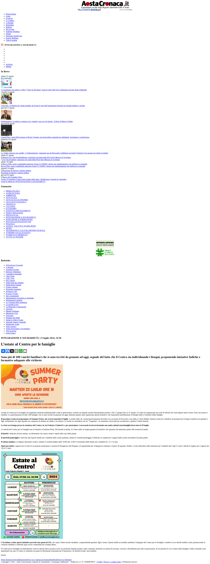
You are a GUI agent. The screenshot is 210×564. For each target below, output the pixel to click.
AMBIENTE (11, 195)
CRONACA (11, 204)
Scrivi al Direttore (65, 560)
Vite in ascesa (11, 331)
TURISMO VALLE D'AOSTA (18, 233)
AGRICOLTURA (13, 193)
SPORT (9, 228)
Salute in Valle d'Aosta (14, 320)
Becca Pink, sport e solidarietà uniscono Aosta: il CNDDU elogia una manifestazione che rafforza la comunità (43, 166)
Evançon (9, 18)
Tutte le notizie (11, 40)
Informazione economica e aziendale (20, 298)
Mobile (8, 67)
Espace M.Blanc (12, 38)
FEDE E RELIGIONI (14, 213)
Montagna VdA (12, 313)
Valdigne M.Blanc (13, 32)
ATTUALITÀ (11, 198)
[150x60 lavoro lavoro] (105, 247)
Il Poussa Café (11, 291)
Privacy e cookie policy (113, 562)
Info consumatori (12, 296)
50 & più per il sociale (14, 265)
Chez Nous (10, 276)
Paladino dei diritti (13, 318)
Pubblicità (54, 560)
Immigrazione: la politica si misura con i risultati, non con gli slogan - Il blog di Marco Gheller (37, 121)
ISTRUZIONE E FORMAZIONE (19, 219)
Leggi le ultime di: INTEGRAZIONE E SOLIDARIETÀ (23, 181)
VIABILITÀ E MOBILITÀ (17, 235)
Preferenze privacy (130, 562)
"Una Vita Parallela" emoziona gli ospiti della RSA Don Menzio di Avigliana (30, 160)
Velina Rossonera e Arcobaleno (18, 329)
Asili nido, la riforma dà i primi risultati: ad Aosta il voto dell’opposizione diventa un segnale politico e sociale (43, 106)
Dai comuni (10, 281)
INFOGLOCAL (12, 215)
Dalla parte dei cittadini (15, 283)
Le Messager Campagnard (16, 307)
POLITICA (10, 224)
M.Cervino (10, 29)
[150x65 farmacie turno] (105, 256)
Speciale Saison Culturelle (16, 322)
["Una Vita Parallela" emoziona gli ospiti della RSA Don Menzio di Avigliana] (36, 157)
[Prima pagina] (2, 45)
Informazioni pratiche (14, 300)
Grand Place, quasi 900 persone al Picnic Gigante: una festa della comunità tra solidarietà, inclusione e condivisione (45, 137)
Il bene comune (12, 287)
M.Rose (9, 27)
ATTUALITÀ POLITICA (16, 202)
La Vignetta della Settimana (16, 302)
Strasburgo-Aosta (12, 324)
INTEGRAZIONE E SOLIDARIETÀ (21, 217)
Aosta (8, 16)
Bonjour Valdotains (13, 272)
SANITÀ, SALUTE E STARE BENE (21, 226)
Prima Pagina (11, 14)
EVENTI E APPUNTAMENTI (18, 211)
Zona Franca (11, 333)
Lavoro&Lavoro (12, 305)
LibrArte (9, 309)
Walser (8, 34)
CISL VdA (10, 278)
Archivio (9, 64)
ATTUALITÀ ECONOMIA (17, 200)
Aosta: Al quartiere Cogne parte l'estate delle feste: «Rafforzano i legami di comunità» (34, 179)
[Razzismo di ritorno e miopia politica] (16, 171)
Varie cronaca (11, 326)
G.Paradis (9, 23)
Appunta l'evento (12, 270)
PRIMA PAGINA (13, 191)
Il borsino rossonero (13, 289)
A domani (9, 267)
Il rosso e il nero (12, 294)
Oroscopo (9, 316)
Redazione (23, 560)
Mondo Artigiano (12, 311)
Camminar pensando (14, 274)
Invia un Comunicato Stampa (38, 560)
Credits (99, 562)
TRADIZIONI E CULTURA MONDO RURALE (25, 230)
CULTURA (10, 206)
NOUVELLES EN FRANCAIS (18, 222)
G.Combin (10, 21)
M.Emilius (10, 25)
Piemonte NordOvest (14, 36)
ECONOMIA (11, 209)
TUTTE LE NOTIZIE (14, 237)
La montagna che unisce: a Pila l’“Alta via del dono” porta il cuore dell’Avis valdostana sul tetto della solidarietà (44, 90)
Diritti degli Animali (13, 285)
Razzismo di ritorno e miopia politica (15, 173)
